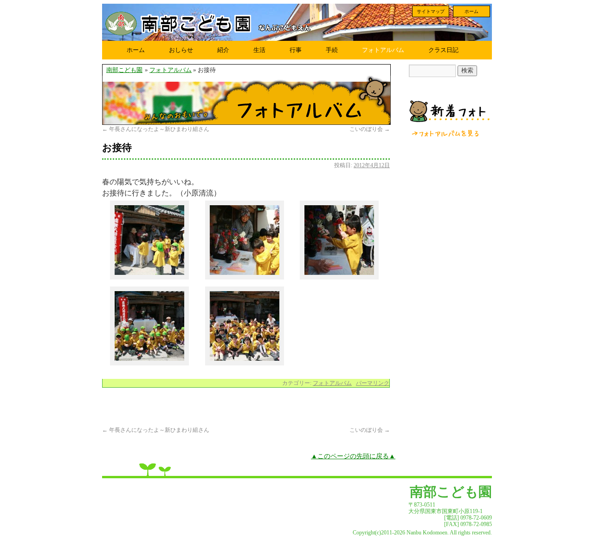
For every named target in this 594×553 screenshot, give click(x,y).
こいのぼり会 (369, 129)
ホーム (471, 11)
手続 (332, 49)
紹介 (223, 49)
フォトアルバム (383, 49)
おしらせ (181, 49)
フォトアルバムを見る (446, 133)
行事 (296, 49)
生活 (259, 49)
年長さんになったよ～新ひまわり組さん (155, 129)
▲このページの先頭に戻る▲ (353, 456)
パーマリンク (372, 383)
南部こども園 (124, 70)
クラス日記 (443, 49)
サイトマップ (431, 11)
